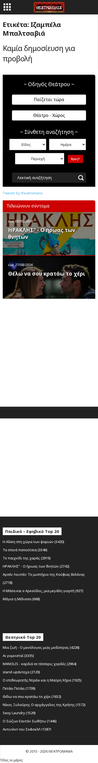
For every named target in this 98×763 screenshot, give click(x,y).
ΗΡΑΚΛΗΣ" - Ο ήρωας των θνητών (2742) (36, 566)
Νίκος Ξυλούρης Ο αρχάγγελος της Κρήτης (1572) (44, 704)
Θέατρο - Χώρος (49, 115)
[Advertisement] (49, 351)
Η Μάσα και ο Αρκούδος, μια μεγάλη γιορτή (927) (43, 590)
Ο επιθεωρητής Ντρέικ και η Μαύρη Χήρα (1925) (42, 680)
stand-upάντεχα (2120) (21, 671)
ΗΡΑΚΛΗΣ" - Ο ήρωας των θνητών (41, 233)
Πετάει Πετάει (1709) (19, 688)
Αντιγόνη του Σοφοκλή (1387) (27, 729)
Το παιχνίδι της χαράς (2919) (27, 558)
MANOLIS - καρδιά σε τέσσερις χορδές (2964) (39, 663)
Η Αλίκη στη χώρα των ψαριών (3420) (33, 541)
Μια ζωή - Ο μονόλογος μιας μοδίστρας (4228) (41, 647)
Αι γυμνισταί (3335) (18, 655)
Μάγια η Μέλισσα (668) (21, 598)
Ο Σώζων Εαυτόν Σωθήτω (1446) (30, 721)
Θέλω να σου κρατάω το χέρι (46, 273)
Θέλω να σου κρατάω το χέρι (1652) (32, 696)
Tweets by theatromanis (23, 193)
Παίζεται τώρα (49, 99)
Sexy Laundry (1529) (19, 712)
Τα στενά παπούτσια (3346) (25, 549)
